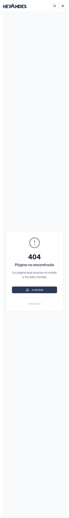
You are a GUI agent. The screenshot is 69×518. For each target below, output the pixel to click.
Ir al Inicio (37, 290)
